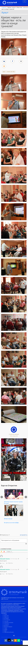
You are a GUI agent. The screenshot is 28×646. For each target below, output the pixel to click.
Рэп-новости (7, 619)
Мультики (6, 615)
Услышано (6, 624)
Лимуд (5, 629)
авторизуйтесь (23, 535)
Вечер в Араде (8, 518)
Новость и (6, 617)
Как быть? (6, 625)
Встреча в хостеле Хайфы (11, 522)
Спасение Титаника (8, 622)
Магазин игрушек (8, 626)
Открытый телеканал (14, 434)
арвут (4, 71)
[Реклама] (14, 459)
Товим (5, 628)
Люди (5, 614)
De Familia (6, 618)
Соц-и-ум (6, 621)
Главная (3, 7)
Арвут (4, 12)
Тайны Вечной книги (9, 632)
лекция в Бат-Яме (11, 71)
